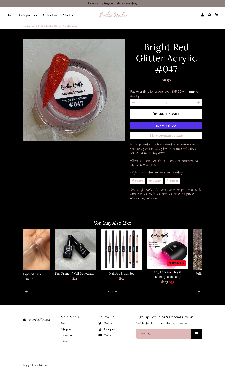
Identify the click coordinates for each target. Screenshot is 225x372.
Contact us (49, 15)
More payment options (166, 135)
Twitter (107, 323)
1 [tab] (109, 291)
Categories (27, 15)
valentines (152, 198)
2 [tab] (112, 291)
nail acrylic (149, 194)
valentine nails (137, 198)
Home (10, 15)
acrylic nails (152, 189)
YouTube (108, 335)
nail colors (162, 194)
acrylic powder (167, 189)
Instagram (109, 329)
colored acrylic (194, 189)
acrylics (181, 189)
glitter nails (136, 194)
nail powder (188, 194)
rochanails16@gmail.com (39, 320)
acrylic (140, 189)
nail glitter (174, 194)
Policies (67, 15)
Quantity (134, 96)
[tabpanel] (43, 255)
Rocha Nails (30, 26)
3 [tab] (116, 291)
